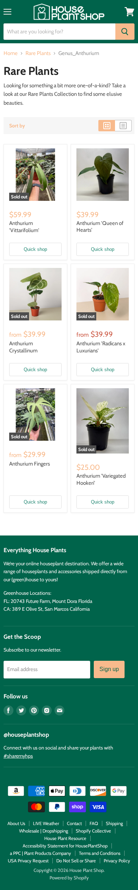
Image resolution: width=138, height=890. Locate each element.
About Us (16, 823)
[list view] (123, 125)
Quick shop (35, 249)
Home (11, 53)
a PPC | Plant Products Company (40, 853)
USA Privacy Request (28, 860)
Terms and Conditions (99, 853)
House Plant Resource (65, 838)
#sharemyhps (18, 756)
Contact (74, 823)
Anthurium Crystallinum (23, 347)
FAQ (94, 823)
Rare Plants (38, 53)
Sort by (17, 125)
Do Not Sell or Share (76, 860)
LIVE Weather (46, 823)
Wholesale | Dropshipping (43, 831)
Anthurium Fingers (29, 464)
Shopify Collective (93, 831)
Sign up (109, 669)
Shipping (114, 823)
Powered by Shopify (69, 877)
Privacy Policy (117, 860)
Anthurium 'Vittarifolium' (24, 227)
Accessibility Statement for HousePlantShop (65, 845)
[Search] (124, 31)
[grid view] (106, 125)
